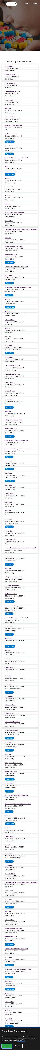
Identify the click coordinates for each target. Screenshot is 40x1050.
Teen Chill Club (10, 83)
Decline (17, 1046)
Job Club (8, 108)
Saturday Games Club (12, 366)
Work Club (8, 166)
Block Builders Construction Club (16, 158)
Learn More (21, 1041)
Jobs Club (8, 650)
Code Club (8, 146)
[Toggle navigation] (3, 4)
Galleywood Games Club (13, 125)
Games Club (9, 100)
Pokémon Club (10, 75)
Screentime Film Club (12, 91)
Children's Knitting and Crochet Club (18, 287)
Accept (6, 1046)
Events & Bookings (30, 3)
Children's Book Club (12, 730)
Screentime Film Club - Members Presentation (21, 229)
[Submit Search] (15, 4)
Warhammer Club (11, 134)
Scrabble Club (9, 117)
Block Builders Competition (14, 212)
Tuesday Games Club (12, 585)
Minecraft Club (10, 391)
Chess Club (9, 66)
